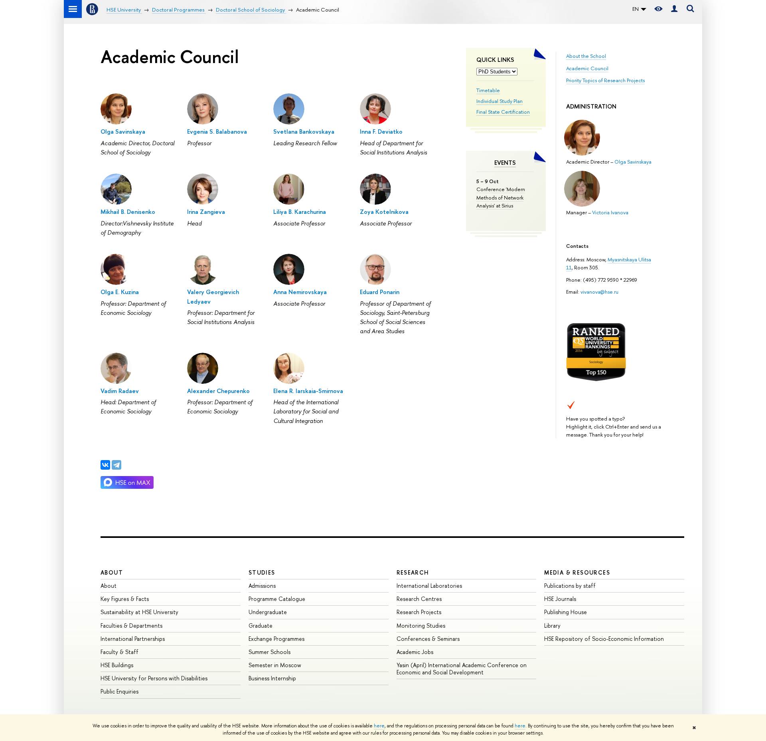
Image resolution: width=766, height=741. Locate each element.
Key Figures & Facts (125, 599)
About (112, 572)
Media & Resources (577, 572)
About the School (586, 55)
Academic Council (587, 68)
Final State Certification (503, 111)
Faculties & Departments (131, 625)
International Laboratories (429, 585)
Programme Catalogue (277, 599)
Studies (262, 572)
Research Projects (419, 612)
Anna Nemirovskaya (300, 292)
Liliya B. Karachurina (299, 211)
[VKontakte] (105, 465)
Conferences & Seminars (428, 638)
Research (413, 572)
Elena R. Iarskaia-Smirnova (308, 391)
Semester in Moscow (275, 665)
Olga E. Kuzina (120, 292)
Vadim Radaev (120, 391)
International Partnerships (133, 638)
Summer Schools (269, 652)
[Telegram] (116, 465)
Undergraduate (268, 612)
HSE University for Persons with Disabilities (154, 678)
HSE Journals (560, 599)
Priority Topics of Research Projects (605, 80)
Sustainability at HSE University (139, 612)
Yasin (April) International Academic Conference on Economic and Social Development (462, 668)
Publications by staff (570, 585)
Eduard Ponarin (379, 292)
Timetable (488, 90)
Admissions (262, 585)
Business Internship (272, 678)
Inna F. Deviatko (381, 131)
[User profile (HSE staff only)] (674, 9)
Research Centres (419, 599)
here (379, 726)
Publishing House (565, 612)
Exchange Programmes (276, 638)
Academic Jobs (415, 652)
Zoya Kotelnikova (384, 211)
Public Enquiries (119, 691)
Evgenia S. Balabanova (217, 131)
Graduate (260, 625)
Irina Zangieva (206, 211)
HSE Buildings (117, 665)
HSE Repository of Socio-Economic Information (604, 638)
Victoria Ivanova (610, 212)
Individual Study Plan (499, 101)
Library (552, 625)
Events (505, 162)
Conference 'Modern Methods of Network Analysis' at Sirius (500, 197)
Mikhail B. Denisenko (128, 211)
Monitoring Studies (421, 625)
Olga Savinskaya (632, 161)
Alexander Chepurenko (218, 391)
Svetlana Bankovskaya (303, 131)
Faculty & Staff (119, 652)
